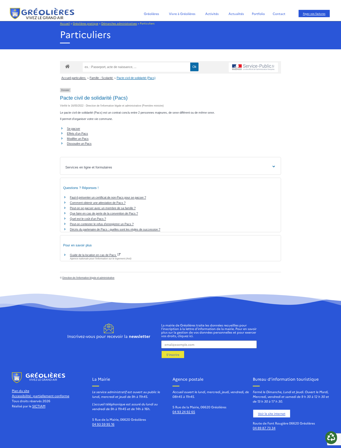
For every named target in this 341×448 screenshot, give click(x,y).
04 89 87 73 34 (264, 428)
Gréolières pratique (85, 23)
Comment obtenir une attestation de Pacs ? (98, 202)
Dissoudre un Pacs (79, 143)
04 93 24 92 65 (183, 412)
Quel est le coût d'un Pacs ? (88, 218)
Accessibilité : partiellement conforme (40, 396)
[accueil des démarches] (67, 66)
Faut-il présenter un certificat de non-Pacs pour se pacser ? (108, 197)
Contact (279, 13)
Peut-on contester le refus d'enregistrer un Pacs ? (102, 224)
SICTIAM (38, 406)
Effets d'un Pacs (77, 133)
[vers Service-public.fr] (253, 67)
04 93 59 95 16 (103, 424)
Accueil (65, 23)
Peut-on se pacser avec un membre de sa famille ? (103, 208)
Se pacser (73, 128)
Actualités (236, 13)
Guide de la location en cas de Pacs (93, 255)
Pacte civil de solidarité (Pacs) (136, 77)
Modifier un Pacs (78, 138)
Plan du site (20, 390)
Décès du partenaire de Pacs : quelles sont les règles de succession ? (115, 229)
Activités (212, 13)
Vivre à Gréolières (182, 13)
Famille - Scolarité (101, 77)
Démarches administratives (119, 23)
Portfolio (258, 13)
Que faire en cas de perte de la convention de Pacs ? (104, 213)
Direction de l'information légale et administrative (88, 277)
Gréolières (151, 13)
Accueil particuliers (73, 77)
